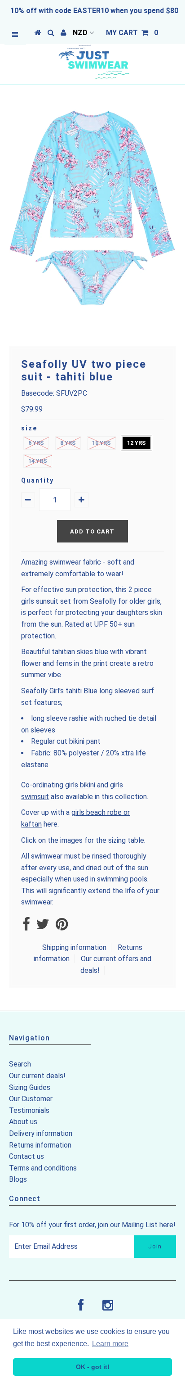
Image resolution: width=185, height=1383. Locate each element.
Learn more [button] (110, 1343)
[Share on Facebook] (26, 926)
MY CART (132, 32)
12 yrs (136, 442)
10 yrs (101, 442)
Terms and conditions (43, 1168)
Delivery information (40, 1133)
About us (23, 1121)
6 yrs (36, 442)
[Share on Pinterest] (62, 926)
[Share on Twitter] (42, 926)
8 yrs (68, 442)
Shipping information (74, 947)
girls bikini (80, 785)
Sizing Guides (29, 1087)
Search (20, 1064)
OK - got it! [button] (93, 1366)
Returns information (40, 1145)
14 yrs (37, 460)
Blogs (18, 1179)
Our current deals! (37, 1075)
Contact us (26, 1156)
